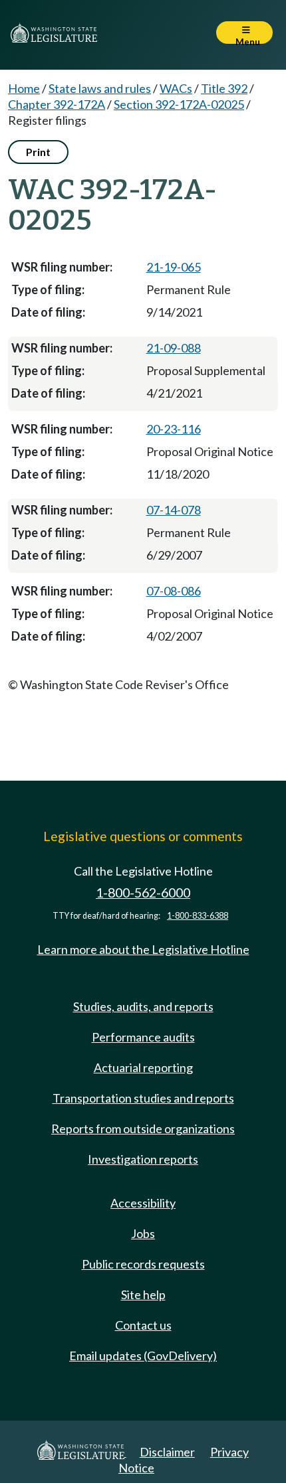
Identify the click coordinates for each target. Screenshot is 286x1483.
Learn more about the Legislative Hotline (143, 949)
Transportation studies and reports (143, 1098)
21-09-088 (173, 348)
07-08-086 (173, 591)
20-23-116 (173, 429)
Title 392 (224, 88)
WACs (176, 88)
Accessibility (143, 1203)
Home (24, 88)
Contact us (143, 1325)
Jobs (143, 1233)
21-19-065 (173, 267)
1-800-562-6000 (143, 892)
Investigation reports (143, 1159)
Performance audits (143, 1037)
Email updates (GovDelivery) (143, 1355)
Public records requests (143, 1264)
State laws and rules (100, 88)
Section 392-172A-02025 (179, 104)
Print (38, 151)
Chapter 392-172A (56, 104)
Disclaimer (167, 1451)
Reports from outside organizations (143, 1128)
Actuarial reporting (143, 1067)
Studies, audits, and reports (143, 1006)
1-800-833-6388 (197, 916)
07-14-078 (173, 510)
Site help (143, 1294)
